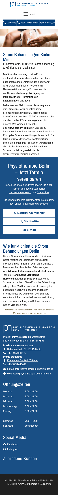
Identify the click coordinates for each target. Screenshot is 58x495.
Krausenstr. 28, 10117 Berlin (22, 360)
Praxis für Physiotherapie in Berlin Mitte (31, 484)
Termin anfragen (47, 22)
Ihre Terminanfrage (31, 199)
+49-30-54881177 (16, 352)
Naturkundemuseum (29, 22)
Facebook (12, 444)
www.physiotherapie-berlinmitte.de (32, 373)
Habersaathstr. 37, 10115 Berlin (24, 349)
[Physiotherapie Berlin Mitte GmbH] (29, 4)
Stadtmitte (11, 22)
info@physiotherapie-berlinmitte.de (34, 368)
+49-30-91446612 (16, 364)
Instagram (12, 449)
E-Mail (31, 229)
